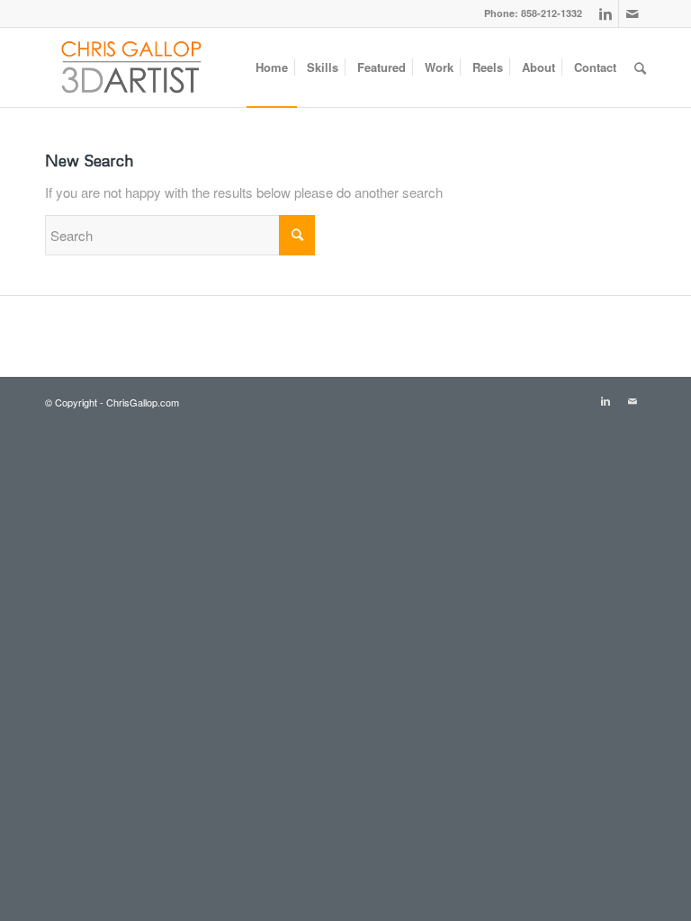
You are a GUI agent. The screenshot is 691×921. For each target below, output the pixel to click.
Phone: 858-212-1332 (533, 13)
